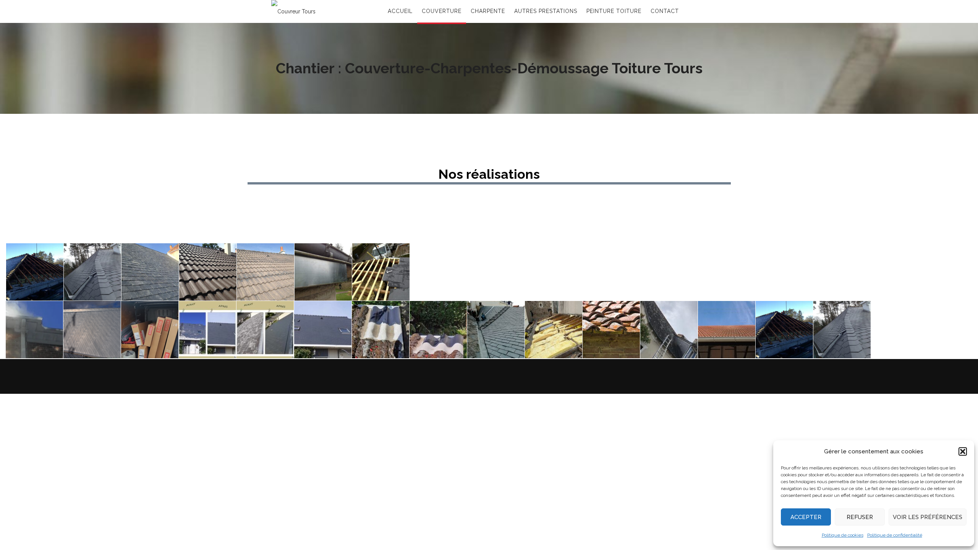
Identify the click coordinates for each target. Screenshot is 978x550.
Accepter (805, 517)
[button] (963, 451)
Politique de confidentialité (894, 535)
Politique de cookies (842, 535)
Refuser (860, 517)
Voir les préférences (927, 517)
